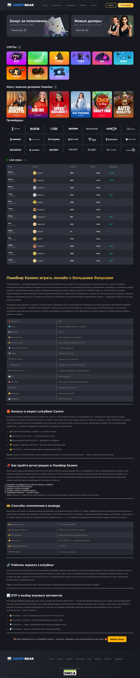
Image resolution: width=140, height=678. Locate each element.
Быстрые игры (57, 5)
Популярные (70, 5)
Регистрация (126, 5)
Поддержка (118, 659)
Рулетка (60, 659)
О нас (89, 659)
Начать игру (80, 30)
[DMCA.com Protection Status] (70, 675)
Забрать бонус (117, 639)
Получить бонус (17, 30)
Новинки (83, 5)
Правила (98, 659)
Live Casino (80, 659)
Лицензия (107, 659)
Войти (111, 5)
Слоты (45, 5)
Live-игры (93, 5)
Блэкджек (69, 659)
